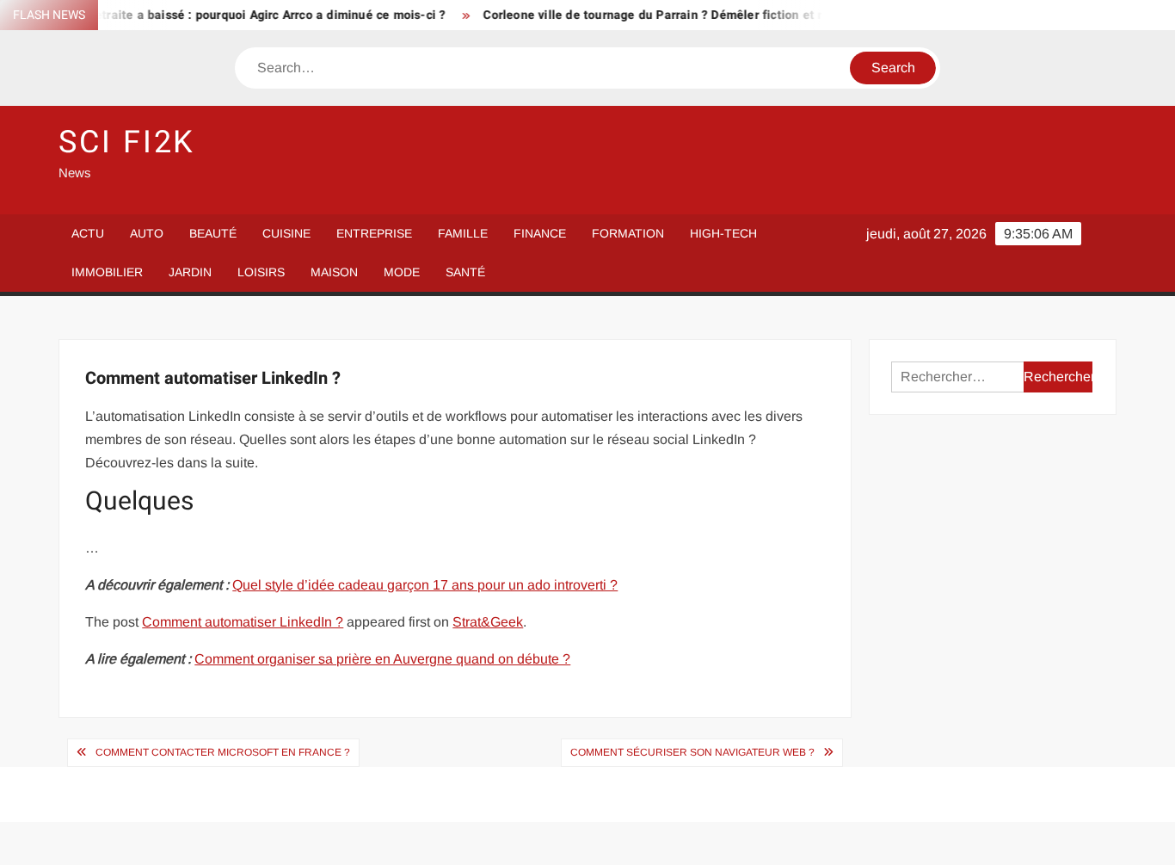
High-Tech (723, 233)
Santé (465, 272)
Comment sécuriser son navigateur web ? (692, 752)
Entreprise (374, 233)
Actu (87, 233)
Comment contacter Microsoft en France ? (222, 752)
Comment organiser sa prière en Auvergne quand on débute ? (382, 659)
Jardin (190, 272)
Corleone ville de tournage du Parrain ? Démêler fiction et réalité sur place (686, 15)
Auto (146, 233)
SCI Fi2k (126, 142)
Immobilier (107, 272)
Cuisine (286, 233)
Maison (334, 272)
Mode (402, 272)
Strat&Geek (487, 622)
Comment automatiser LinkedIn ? (242, 622)
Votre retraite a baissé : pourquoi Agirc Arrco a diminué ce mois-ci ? (239, 15)
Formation (628, 233)
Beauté (213, 233)
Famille (463, 233)
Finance (540, 233)
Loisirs (261, 272)
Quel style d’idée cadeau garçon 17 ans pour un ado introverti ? (425, 585)
